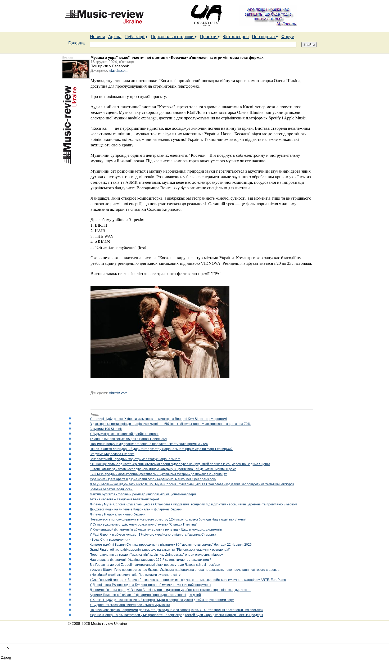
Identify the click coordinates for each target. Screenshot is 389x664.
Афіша (114, 36)
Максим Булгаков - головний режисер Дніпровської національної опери (143, 494)
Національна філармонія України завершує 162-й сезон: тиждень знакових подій (150, 560)
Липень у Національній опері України (118, 514)
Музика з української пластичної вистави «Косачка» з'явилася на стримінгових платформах (177, 57)
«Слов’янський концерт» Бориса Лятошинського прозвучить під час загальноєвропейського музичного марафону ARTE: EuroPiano (188, 580)
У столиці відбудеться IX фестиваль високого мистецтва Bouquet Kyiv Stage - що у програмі (158, 419)
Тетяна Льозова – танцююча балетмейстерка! (124, 499)
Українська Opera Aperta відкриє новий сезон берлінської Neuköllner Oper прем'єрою (153, 479)
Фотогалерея (236, 36)
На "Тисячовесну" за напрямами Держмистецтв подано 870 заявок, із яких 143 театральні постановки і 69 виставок (176, 610)
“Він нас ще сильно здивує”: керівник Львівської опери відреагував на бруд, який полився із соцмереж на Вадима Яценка (180, 464)
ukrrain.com (118, 71)
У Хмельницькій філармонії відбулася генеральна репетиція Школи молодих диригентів (156, 529)
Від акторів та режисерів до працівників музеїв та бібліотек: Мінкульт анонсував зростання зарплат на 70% (170, 424)
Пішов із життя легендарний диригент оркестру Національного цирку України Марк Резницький (161, 449)
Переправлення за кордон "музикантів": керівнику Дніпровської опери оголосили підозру (156, 555)
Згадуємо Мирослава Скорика (112, 454)
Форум (287, 36)
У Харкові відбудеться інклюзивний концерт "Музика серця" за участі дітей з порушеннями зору (162, 600)
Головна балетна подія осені (111, 489)
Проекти (209, 36)
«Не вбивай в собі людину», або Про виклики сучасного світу (135, 575)
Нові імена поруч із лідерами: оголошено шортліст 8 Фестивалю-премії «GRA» (149, 444)
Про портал (264, 36)
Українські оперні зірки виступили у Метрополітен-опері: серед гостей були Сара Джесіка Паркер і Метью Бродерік (176, 615)
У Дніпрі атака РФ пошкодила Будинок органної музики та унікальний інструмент (150, 585)
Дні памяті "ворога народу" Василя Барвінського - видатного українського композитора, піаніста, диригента (170, 590)
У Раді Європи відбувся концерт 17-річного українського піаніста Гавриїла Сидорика (153, 534)
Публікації (135, 36)
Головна (76, 43)
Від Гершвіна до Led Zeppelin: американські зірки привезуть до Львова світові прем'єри (155, 565)
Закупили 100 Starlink (106, 429)
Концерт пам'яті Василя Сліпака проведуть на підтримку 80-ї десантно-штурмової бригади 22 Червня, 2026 (171, 544)
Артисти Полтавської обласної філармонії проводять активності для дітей (145, 595)
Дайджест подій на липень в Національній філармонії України (136, 509)
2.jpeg (6, 657)
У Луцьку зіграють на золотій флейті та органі (124, 434)
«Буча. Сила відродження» (110, 539)
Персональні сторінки (173, 36)
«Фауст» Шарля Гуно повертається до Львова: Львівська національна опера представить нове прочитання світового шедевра (184, 570)
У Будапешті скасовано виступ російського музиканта (130, 605)
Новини (97, 36)
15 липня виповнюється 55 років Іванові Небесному (128, 439)
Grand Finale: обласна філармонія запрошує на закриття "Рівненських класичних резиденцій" (160, 549)
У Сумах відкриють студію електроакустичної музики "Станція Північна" (143, 524)
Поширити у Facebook (110, 66)
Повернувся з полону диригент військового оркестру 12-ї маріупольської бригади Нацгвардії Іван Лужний (168, 519)
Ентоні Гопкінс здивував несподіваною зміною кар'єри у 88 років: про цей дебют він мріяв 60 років (163, 469)
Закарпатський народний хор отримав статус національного (135, 459)
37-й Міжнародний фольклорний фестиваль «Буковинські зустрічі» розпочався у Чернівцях (158, 474)
